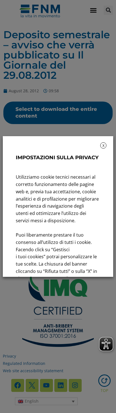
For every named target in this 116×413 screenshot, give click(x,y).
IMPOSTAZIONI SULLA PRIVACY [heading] (57, 157)
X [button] (103, 145)
